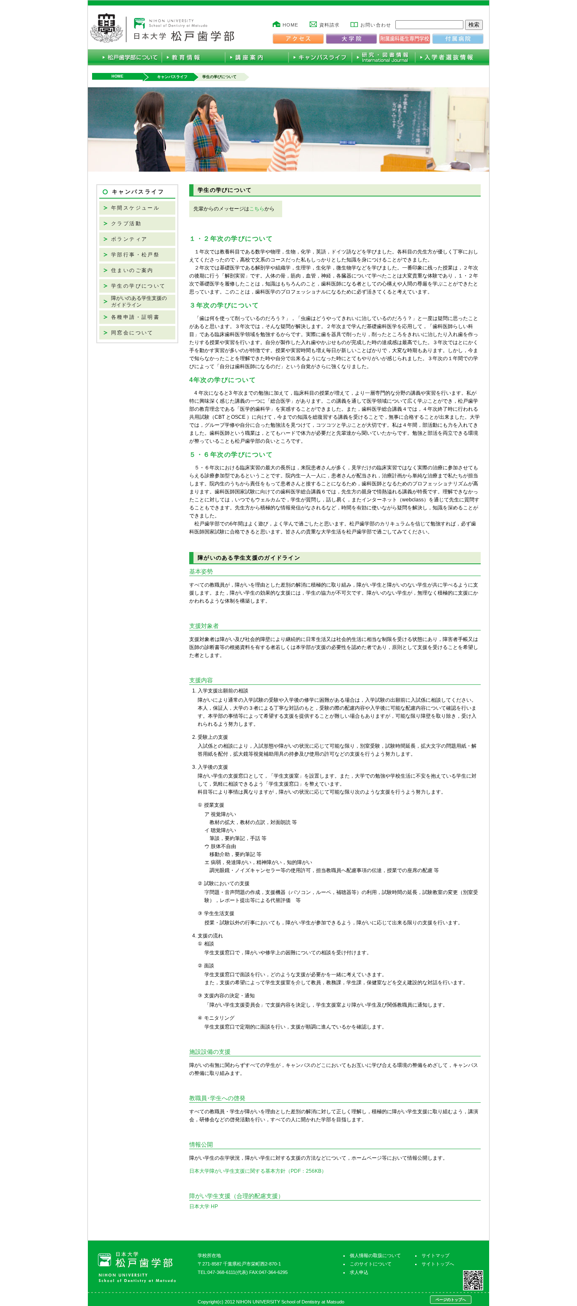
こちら (256, 209)
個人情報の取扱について (375, 1255)
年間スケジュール (135, 208)
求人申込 (359, 1272)
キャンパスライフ (172, 77)
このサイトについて (371, 1263)
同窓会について (132, 333)
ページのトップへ (450, 1300)
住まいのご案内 (132, 270)
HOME (290, 24)
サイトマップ (435, 1255)
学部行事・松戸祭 (135, 255)
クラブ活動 (126, 223)
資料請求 (329, 24)
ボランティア (129, 239)
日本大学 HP (203, 1206)
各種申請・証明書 (135, 317)
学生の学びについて (138, 286)
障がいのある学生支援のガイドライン (139, 301)
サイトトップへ (438, 1263)
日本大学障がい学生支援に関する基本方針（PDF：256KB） (258, 1171)
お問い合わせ (375, 24)
